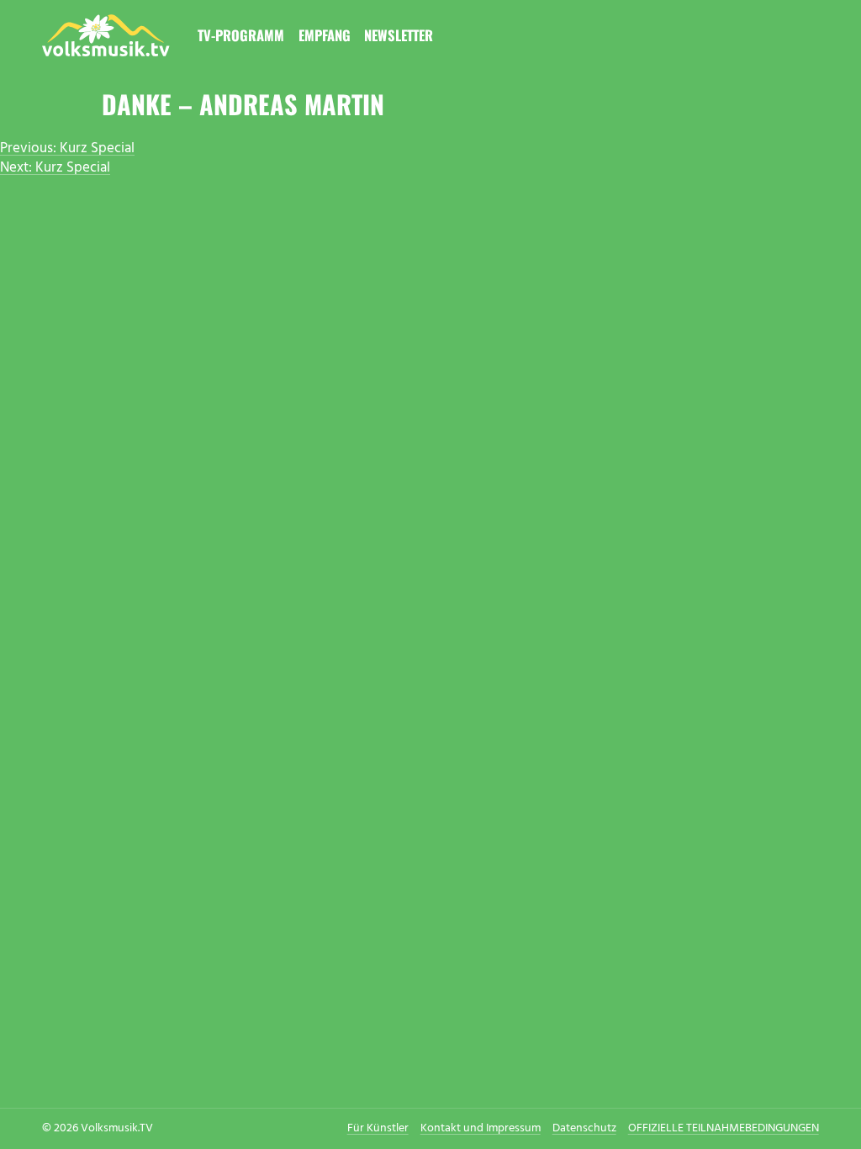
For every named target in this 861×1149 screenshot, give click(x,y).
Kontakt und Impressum (480, 1128)
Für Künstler (378, 1128)
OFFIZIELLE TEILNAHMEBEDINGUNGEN (723, 1128)
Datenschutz (584, 1128)
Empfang (324, 34)
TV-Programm (241, 34)
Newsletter (398, 34)
